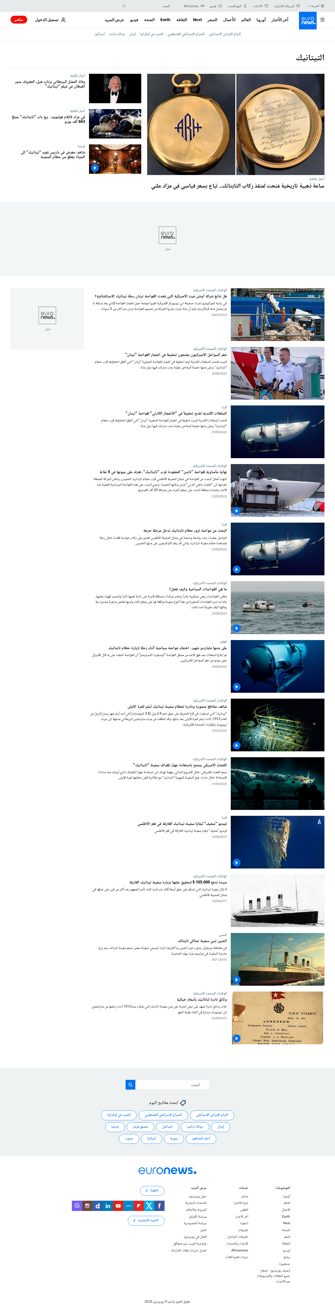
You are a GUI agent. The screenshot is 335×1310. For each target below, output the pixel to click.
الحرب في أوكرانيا (151, 34)
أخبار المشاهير (201, 1139)
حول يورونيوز (197, 1196)
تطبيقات (243, 1230)
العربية (315, 6)
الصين (223, 935)
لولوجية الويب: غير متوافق (189, 1244)
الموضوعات (282, 1188)
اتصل (203, 1230)
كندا (224, 408)
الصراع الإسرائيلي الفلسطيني (186, 34)
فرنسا (81, 146)
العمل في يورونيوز (195, 1237)
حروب (129, 1139)
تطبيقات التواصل (237, 1237)
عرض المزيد (198, 1188)
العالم (246, 19)
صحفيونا (284, 1264)
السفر (212, 19)
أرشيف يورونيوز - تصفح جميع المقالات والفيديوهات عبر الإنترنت (273, 1276)
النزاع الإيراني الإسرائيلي (225, 34)
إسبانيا (151, 1139)
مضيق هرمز (140, 1127)
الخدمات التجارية (195, 1203)
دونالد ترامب (117, 34)
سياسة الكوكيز (197, 1217)
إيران (132, 34)
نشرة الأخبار (241, 1203)
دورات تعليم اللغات (236, 1257)
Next (197, 19)
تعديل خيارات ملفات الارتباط (188, 1250)
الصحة (149, 19)
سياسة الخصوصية (195, 1223)
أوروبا (261, 19)
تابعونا (244, 1223)
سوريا (174, 1139)
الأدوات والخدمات (237, 1244)
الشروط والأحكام (196, 1210)
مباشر (18, 19)
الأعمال (229, 19)
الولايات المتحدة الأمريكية (210, 290)
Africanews (239, 1250)
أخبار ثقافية (316, 179)
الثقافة (181, 19)
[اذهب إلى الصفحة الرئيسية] (308, 20)
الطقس (244, 1210)
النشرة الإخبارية (148, 1220)
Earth (165, 19)
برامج (286, 1257)
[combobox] (149, 6)
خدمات (243, 1188)
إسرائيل (99, 34)
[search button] (124, 6)
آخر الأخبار (279, 19)
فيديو (134, 19)
